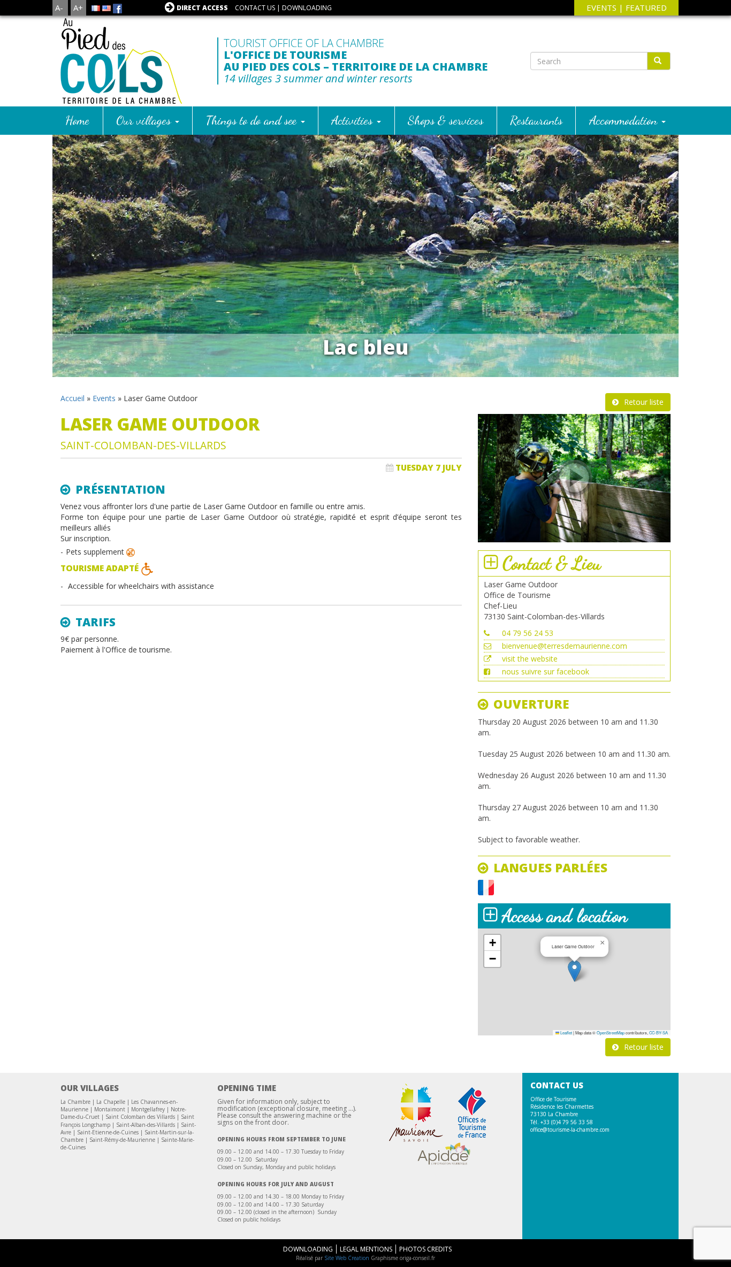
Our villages (145, 120)
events (601, 7)
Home (77, 120)
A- (59, 7)
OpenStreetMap (611, 1032)
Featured (646, 7)
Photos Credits (425, 1249)
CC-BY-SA (658, 1032)
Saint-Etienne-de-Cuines (108, 1132)
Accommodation (624, 120)
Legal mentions (366, 1249)
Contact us (255, 7)
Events (104, 398)
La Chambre (75, 1101)
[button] (574, 971)
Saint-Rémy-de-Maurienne (122, 1139)
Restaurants (536, 120)
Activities (353, 120)
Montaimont (109, 1109)
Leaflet (565, 1032)
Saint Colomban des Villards (140, 1116)
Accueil (72, 398)
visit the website (530, 659)
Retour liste (644, 402)
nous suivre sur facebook (545, 671)
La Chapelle (110, 1101)
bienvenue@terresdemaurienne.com (564, 646)
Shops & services (445, 120)
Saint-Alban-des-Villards (145, 1124)
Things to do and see (253, 120)
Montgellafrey (148, 1109)
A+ (78, 7)
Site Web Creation (346, 1258)
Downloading (307, 7)
